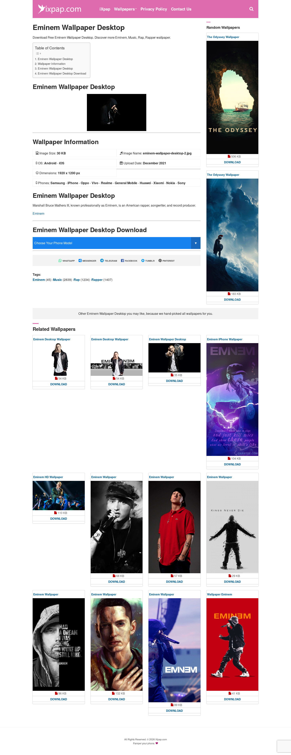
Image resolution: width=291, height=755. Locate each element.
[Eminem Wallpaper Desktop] (116, 112)
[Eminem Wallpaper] (117, 527)
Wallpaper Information (52, 63)
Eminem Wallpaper (103, 477)
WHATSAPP (68, 260)
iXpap (105, 9)
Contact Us (181, 9)
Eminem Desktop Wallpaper (51, 339)
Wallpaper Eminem (219, 594)
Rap (77, 279)
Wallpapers (124, 9)
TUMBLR (150, 260)
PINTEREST (168, 260)
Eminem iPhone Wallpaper (224, 339)
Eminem (38, 213)
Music (58, 279)
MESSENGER (89, 260)
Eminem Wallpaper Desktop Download (62, 73)
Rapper (97, 279)
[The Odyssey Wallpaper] (232, 97)
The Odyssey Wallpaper (223, 37)
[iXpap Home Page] (59, 8)
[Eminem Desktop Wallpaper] (59, 359)
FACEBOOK (130, 260)
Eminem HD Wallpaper (48, 477)
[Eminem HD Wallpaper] (59, 495)
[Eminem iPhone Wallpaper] (232, 399)
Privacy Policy (154, 9)
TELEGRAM (110, 260)
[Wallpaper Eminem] (232, 644)
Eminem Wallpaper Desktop (55, 59)
